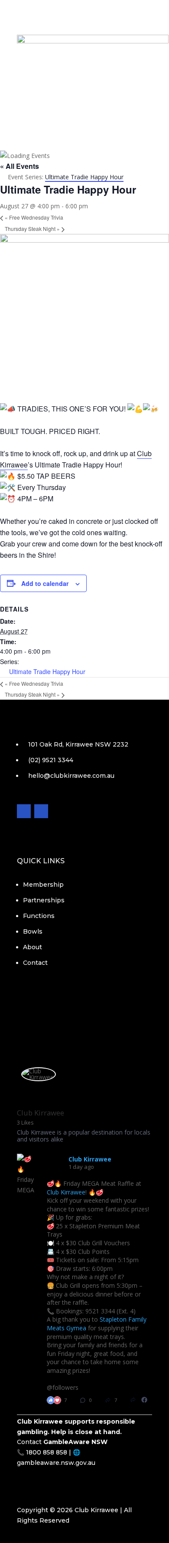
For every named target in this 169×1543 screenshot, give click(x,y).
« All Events (19, 166)
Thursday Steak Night (32, 228)
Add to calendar (44, 583)
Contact (85, 87)
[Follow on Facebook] (76, 105)
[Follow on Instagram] (93, 105)
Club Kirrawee (66, 1192)
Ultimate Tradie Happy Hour (47, 671)
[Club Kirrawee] (38, 1074)
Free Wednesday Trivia (34, 217)
